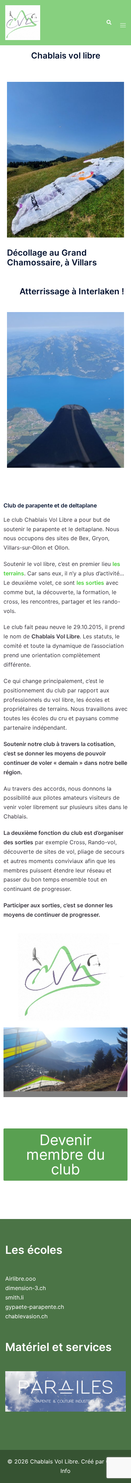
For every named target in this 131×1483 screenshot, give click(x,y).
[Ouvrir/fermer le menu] (123, 22)
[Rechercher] (108, 22)
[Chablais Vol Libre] (22, 21)
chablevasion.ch (26, 1316)
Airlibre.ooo (20, 1278)
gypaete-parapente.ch (34, 1306)
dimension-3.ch (25, 1287)
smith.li (14, 1297)
